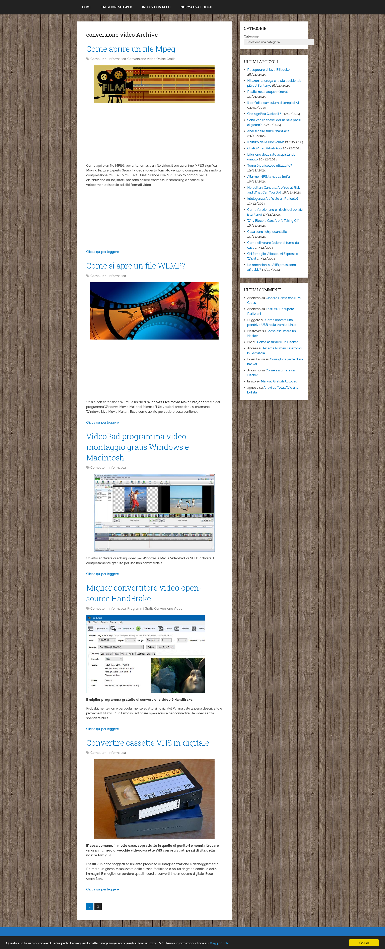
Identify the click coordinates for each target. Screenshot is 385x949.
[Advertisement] (154, 135)
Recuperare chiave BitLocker (269, 70)
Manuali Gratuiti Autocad (279, 381)
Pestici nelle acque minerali (267, 92)
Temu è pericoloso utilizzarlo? (269, 165)
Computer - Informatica (108, 59)
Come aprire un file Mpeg (130, 49)
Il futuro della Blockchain (265, 142)
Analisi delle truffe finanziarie (268, 131)
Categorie (251, 36)
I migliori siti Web (116, 7)
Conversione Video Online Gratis (151, 59)
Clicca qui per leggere (102, 252)
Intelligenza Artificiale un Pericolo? (272, 199)
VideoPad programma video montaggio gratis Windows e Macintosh (137, 446)
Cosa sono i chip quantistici (267, 232)
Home (86, 7)
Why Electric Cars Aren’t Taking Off (273, 221)
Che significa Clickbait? (264, 114)
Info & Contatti (156, 7)
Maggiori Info (219, 942)
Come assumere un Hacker (277, 342)
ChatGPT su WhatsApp (264, 148)
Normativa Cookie (196, 7)
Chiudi (364, 942)
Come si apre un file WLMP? (135, 266)
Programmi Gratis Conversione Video (154, 608)
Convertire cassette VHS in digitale (147, 743)
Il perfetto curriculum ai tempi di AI (273, 103)
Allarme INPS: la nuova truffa (268, 176)
